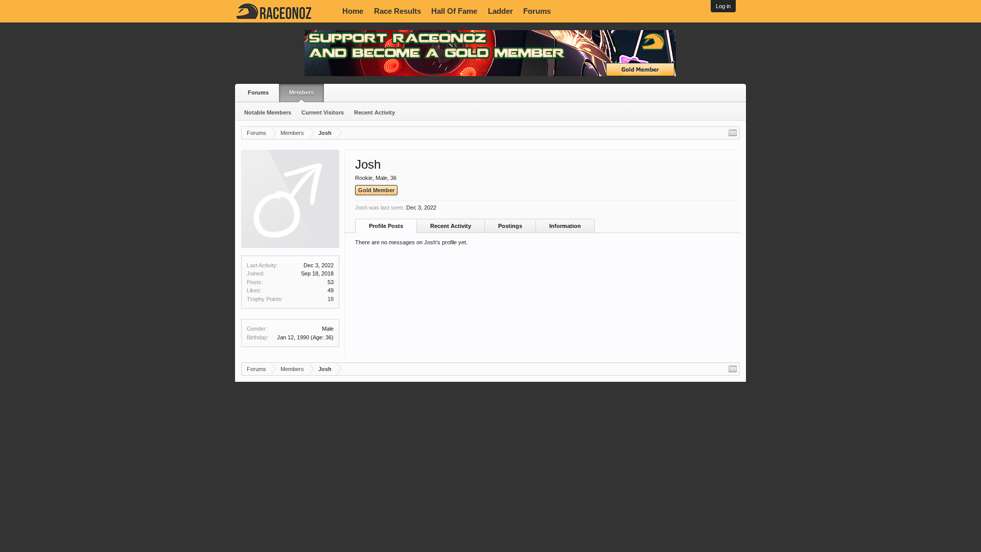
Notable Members (267, 112)
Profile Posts (386, 226)
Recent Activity (374, 112)
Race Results (397, 11)
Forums (537, 11)
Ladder (500, 11)
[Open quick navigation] (733, 133)
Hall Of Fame (454, 11)
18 (331, 299)
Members (301, 92)
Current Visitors (322, 112)
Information (565, 226)
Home (352, 11)
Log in (723, 6)
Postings (510, 226)
